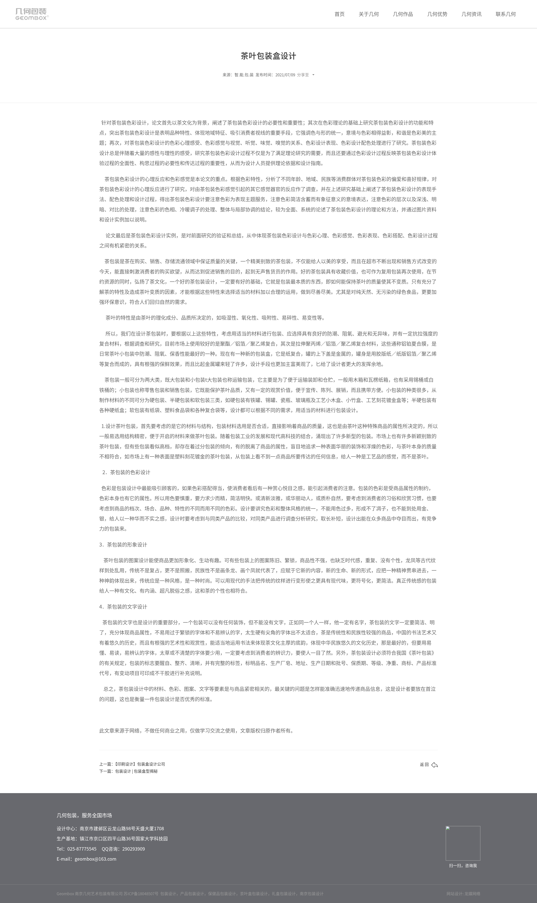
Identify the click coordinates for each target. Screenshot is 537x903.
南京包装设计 (312, 894)
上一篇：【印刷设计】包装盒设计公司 (132, 764)
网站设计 (455, 894)
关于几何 (369, 14)
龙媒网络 (472, 894)
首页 (340, 14)
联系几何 (506, 14)
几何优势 (437, 14)
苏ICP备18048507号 (141, 894)
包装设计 (168, 894)
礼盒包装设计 (284, 894)
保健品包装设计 (222, 894)
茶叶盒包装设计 (254, 894)
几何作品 (403, 14)
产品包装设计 (192, 894)
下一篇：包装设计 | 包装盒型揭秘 (128, 771)
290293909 (133, 849)
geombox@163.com (95, 859)
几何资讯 (471, 14)
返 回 (424, 764)
